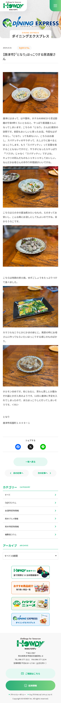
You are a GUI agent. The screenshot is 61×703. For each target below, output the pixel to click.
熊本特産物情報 (12, 526)
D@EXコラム (10, 502)
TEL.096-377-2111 (22, 659)
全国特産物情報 (12, 510)
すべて (7, 494)
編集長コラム (10, 534)
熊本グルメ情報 (11, 518)
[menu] (55, 5)
